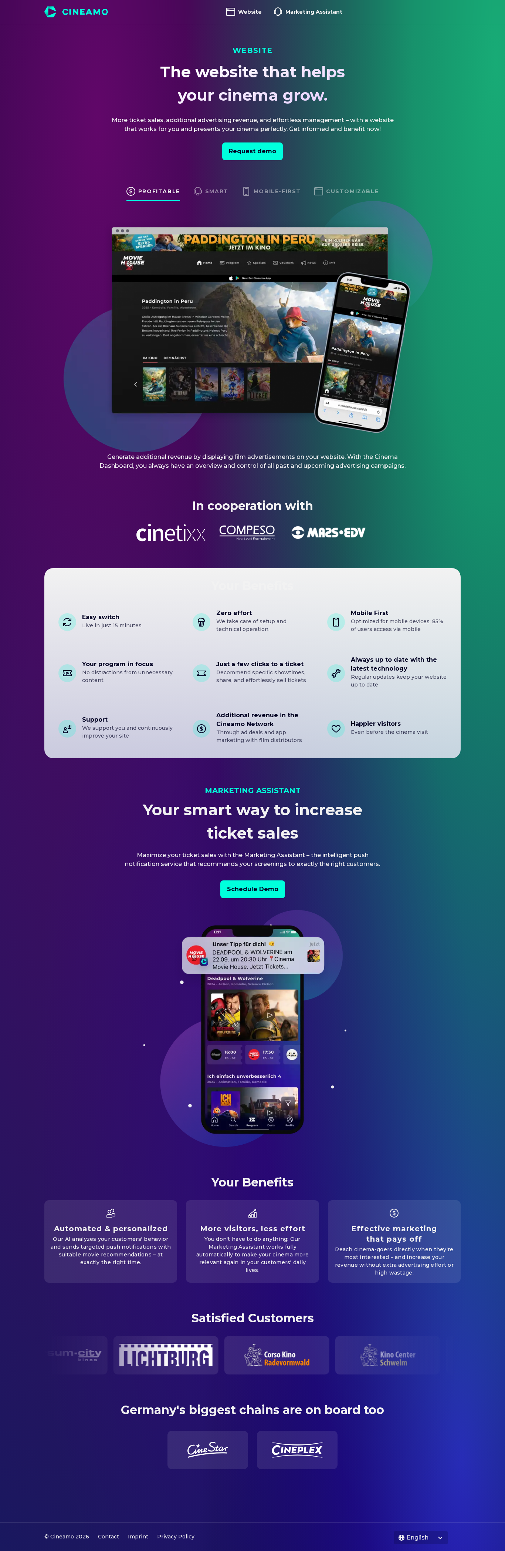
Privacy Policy (175, 1536)
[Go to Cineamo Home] (76, 12)
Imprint (138, 1536)
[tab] (153, 194)
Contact (108, 1536)
